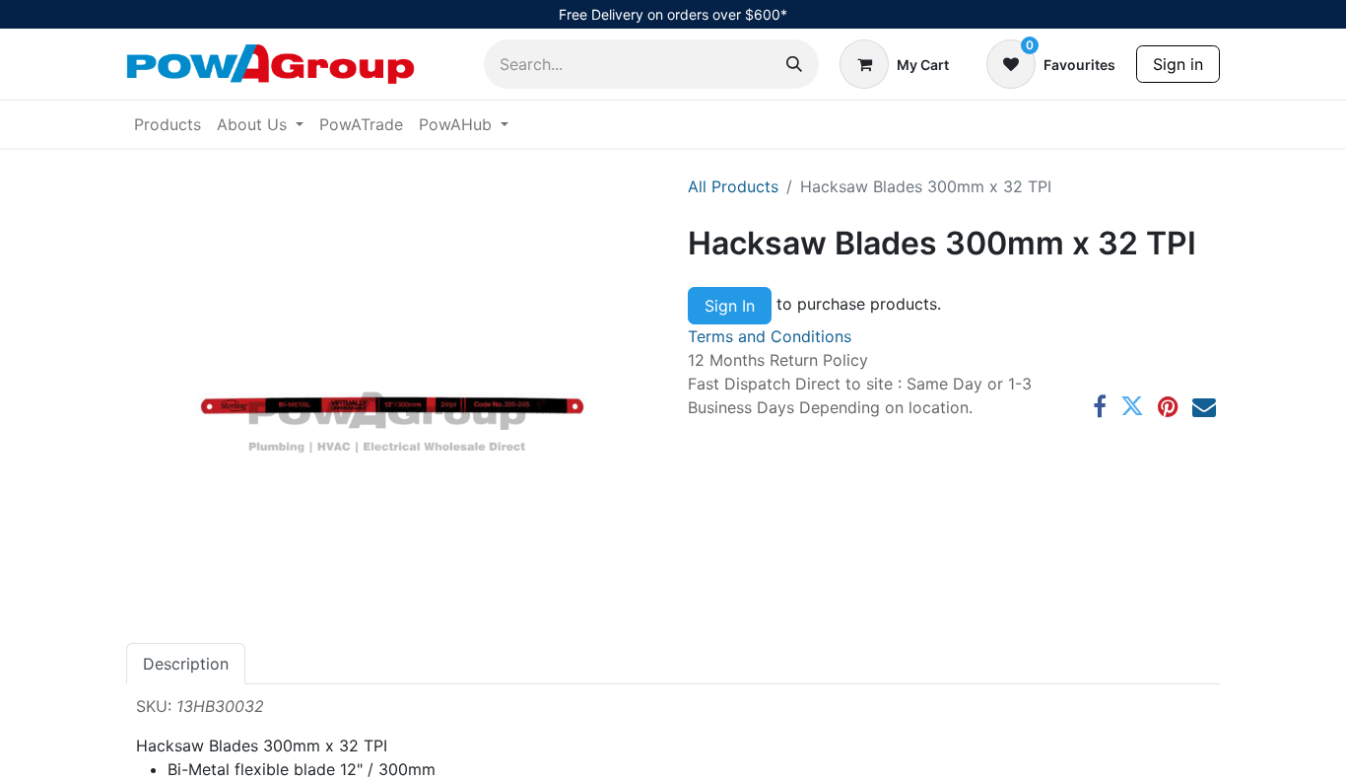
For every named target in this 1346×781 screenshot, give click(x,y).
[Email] (1204, 406)
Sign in (1178, 64)
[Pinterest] (1168, 406)
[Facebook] (1100, 406)
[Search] (794, 64)
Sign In (730, 306)
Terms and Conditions (769, 336)
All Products (733, 186)
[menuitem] (167, 124)
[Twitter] (1132, 406)
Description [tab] (186, 664)
